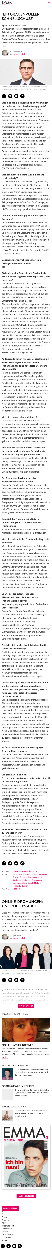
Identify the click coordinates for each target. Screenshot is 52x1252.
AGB (4, 1223)
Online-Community (39, 874)
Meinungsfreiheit (19, 883)
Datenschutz (37, 877)
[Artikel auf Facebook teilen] (4, 96)
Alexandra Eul (19, 54)
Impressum (6, 1237)
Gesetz (15, 877)
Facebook (16, 886)
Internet (26, 874)
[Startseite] (26, 3)
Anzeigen (5, 1220)
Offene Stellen (7, 1235)
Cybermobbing (37, 880)
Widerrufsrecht (8, 1226)
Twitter (25, 886)
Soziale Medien (34, 883)
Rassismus (17, 880)
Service (5, 1232)
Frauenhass (17, 874)
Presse (4, 1217)
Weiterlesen (27, 1006)
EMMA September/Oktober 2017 (26, 871)
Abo (3, 1211)
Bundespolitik (25, 877)
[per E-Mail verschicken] (16, 96)
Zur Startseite (26, 1196)
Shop (4, 1214)
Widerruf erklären (10, 1208)
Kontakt (5, 1240)
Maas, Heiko (18, 889)
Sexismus (26, 880)
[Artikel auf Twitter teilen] (10, 96)
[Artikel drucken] (22, 96)
